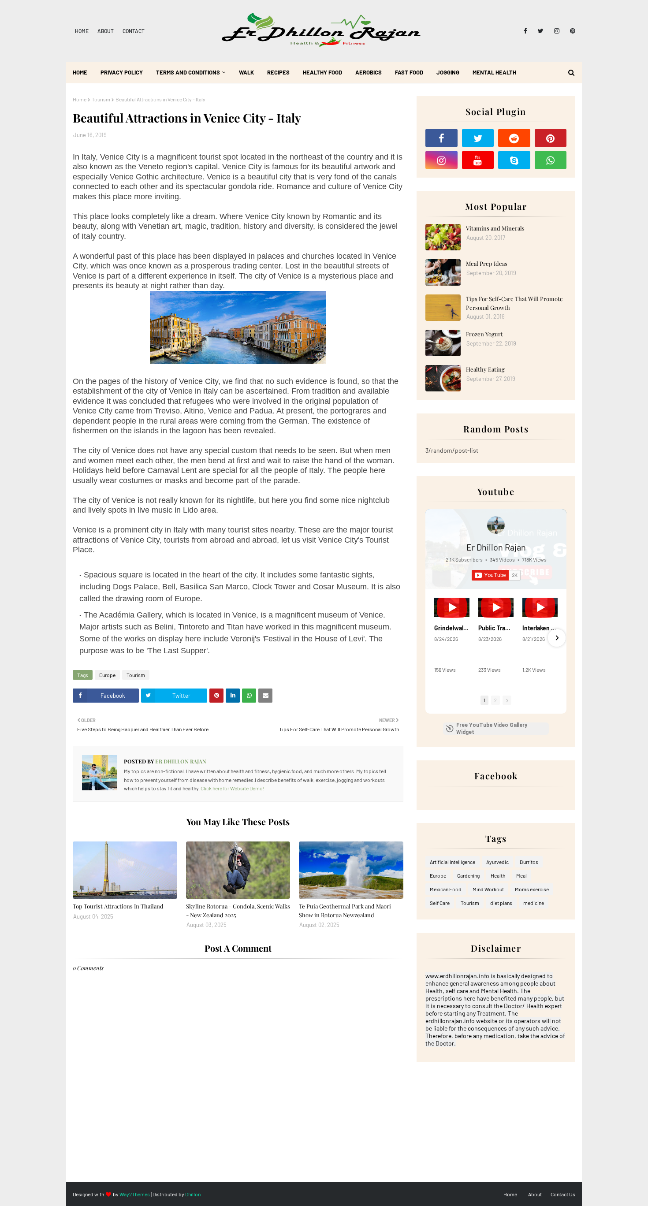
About (105, 31)
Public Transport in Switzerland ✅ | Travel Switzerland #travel (496, 628)
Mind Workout (488, 889)
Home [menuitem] (80, 72)
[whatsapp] (551, 160)
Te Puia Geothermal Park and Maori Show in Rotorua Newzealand (345, 910)
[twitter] (541, 30)
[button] (435, 638)
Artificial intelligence (452, 862)
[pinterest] (571, 30)
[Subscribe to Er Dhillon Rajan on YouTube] (496, 575)
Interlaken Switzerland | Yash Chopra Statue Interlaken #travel (540, 628)
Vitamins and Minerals (495, 228)
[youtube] (478, 160)
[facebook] (525, 30)
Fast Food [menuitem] (409, 72)
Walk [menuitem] (246, 72)
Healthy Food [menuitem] (322, 72)
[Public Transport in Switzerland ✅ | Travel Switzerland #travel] (496, 607)
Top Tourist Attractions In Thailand (118, 906)
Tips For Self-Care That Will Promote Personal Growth (514, 303)
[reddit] (514, 138)
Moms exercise (532, 889)
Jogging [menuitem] (447, 72)
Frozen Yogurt (484, 334)
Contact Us (563, 1194)
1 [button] (484, 700)
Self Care (440, 903)
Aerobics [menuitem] (368, 72)
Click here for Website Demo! (232, 788)
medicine (533, 903)
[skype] (514, 160)
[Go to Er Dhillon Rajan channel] (496, 525)
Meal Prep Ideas (486, 263)
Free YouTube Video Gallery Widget (491, 728)
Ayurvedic (497, 862)
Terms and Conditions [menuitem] (188, 72)
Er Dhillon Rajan (180, 761)
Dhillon (193, 1194)
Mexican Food (446, 889)
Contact (134, 31)
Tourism (101, 99)
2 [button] (495, 700)
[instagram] (556, 30)
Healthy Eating (485, 369)
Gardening (468, 875)
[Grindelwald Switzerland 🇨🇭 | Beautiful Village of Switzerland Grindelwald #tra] (451, 607)
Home (82, 31)
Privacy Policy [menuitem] (122, 72)
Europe (107, 675)
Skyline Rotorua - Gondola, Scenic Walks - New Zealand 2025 (238, 910)
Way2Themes (134, 1194)
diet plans (501, 903)
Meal (521, 875)
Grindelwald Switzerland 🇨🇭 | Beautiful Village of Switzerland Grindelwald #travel (451, 628)
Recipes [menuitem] (278, 72)
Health (498, 875)
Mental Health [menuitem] (494, 72)
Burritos (529, 862)
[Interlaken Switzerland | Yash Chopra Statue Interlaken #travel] (540, 607)
